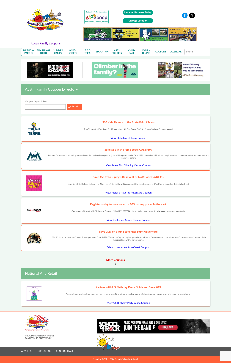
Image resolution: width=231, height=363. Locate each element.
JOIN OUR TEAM (64, 351)
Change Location (138, 20)
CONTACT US (44, 351)
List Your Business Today (137, 12)
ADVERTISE (27, 351)
